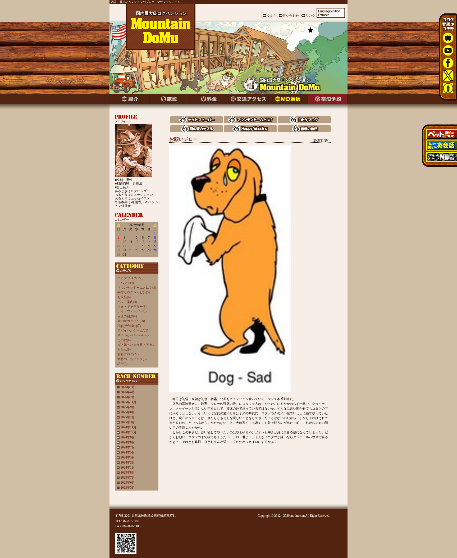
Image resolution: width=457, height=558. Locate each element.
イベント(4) (125, 283)
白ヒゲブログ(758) (130, 278)
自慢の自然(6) (127, 316)
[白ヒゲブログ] (304, 122)
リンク (310, 15)
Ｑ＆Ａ (271, 15)
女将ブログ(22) (128, 354)
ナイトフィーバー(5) (132, 311)
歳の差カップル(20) (131, 321)
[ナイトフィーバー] (196, 122)
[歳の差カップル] (196, 131)
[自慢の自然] (304, 131)
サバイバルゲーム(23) (132, 330)
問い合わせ (291, 15)
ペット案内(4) (127, 302)
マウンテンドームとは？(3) (136, 287)
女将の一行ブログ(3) (132, 359)
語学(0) (122, 364)
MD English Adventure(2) (133, 335)
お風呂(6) (124, 297)
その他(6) (124, 340)
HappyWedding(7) (129, 326)
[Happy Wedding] (250, 131)
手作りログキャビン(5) (133, 292)
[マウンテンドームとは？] (250, 122)
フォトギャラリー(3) (132, 307)
